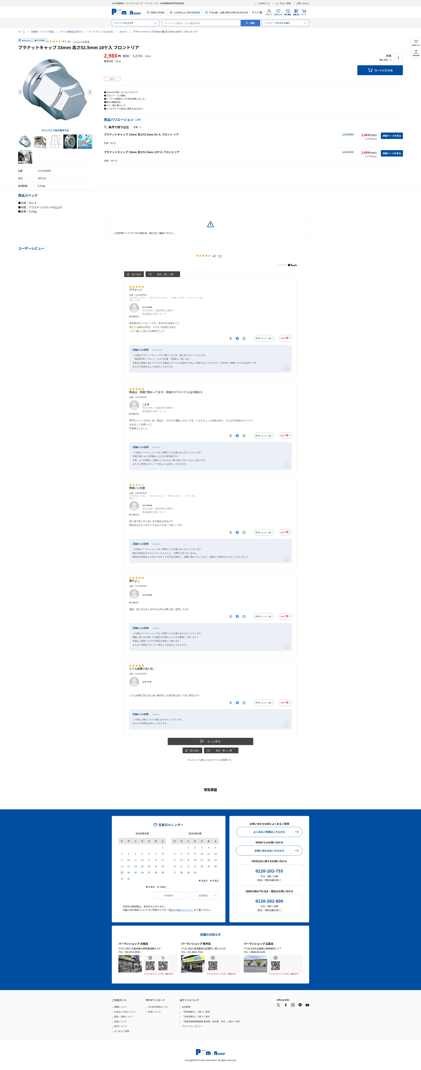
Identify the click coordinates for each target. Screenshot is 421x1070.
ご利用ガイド (263, 3)
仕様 (136, 127)
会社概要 (186, 1006)
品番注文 (296, 14)
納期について (120, 1006)
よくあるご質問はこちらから (269, 832)
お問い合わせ (302, 3)
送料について (120, 1026)
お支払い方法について (125, 1011)
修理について (154, 1011)
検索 (252, 23)
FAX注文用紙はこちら (158, 1006)
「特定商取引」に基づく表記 (196, 1011)
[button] (20, 92)
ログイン (269, 14)
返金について (120, 1021)
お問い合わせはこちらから (269, 850)
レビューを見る (82, 41)
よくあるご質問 (283, 3)
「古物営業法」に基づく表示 (196, 1016)
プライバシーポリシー (192, 1026)
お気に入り (278, 14)
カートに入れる (383, 70)
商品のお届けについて (180, 909)
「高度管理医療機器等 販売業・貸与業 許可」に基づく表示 (211, 1021)
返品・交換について (123, 1016)
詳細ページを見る (392, 135)
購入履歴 (287, 14)
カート (303, 14)
